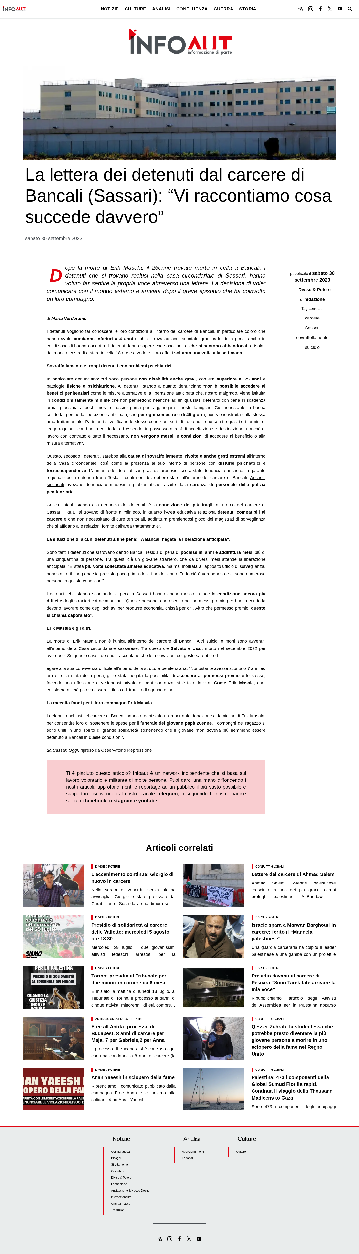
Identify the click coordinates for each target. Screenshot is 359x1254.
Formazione (119, 1184)
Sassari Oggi (65, 750)
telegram (167, 793)
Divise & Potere (314, 289)
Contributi (117, 1171)
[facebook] (320, 8)
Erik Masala (252, 715)
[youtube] (340, 8)
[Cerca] (350, 9)
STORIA (247, 8)
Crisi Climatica (120, 1203)
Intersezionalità (121, 1197)
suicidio (312, 347)
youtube (147, 800)
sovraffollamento (312, 337)
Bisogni (116, 1158)
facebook (95, 800)
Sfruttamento (119, 1164)
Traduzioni (118, 1210)
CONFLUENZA (192, 8)
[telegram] (301, 8)
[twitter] (330, 8)
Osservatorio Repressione (126, 750)
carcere (312, 318)
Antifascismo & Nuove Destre (119, 1019)
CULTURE (135, 8)
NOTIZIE (110, 8)
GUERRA (223, 8)
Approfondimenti (193, 1151)
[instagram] (311, 8)
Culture (241, 1151)
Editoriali (188, 1158)
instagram (121, 800)
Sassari (312, 327)
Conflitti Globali (269, 866)
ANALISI (161, 8)
